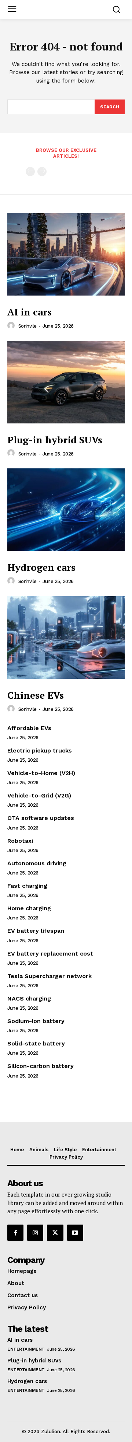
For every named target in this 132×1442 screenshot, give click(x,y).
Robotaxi (20, 840)
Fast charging (27, 885)
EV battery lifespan (35, 930)
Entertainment (26, 1349)
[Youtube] (75, 1233)
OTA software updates (40, 817)
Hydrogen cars (41, 567)
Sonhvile (27, 326)
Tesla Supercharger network (49, 976)
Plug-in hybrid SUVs (54, 439)
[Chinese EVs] (66, 637)
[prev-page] (30, 171)
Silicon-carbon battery (40, 1065)
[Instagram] (35, 1233)
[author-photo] (12, 326)
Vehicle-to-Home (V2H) (41, 772)
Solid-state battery (36, 1043)
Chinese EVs (35, 695)
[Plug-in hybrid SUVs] (66, 382)
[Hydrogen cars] (66, 509)
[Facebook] (15, 1233)
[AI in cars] (66, 254)
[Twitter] (55, 1233)
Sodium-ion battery (36, 1020)
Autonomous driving (36, 863)
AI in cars (29, 311)
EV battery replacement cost (50, 953)
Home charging (29, 908)
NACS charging (29, 998)
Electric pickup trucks (39, 750)
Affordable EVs (29, 728)
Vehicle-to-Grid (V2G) (39, 795)
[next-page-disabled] (42, 171)
